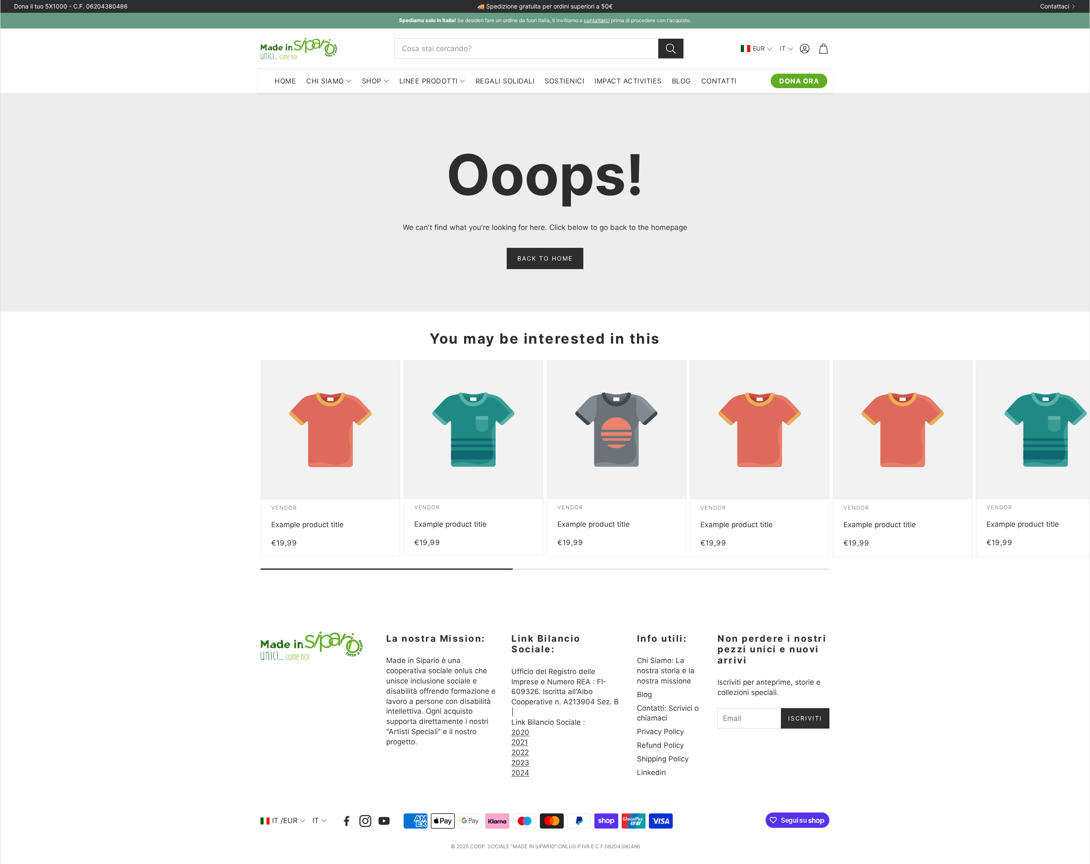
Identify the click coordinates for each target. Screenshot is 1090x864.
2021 (519, 742)
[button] (539, 48)
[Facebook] (347, 821)
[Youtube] (384, 821)
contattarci (597, 20)
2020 (520, 732)
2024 (520, 773)
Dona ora (799, 81)
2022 (520, 752)
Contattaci (1054, 6)
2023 (520, 762)
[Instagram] (365, 821)
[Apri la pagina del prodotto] (330, 430)
